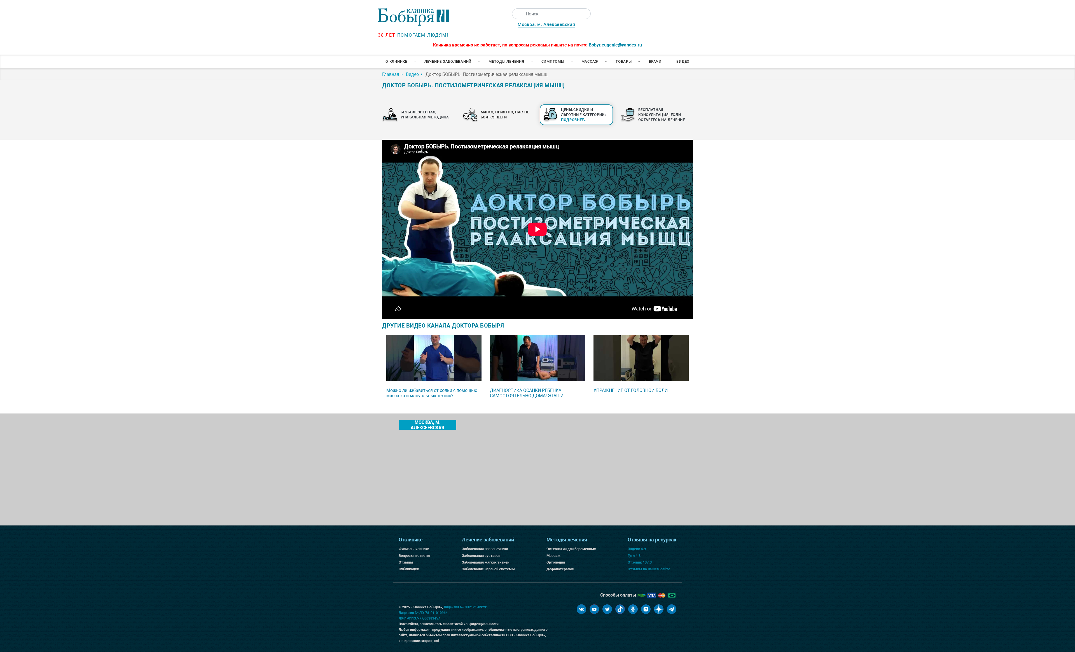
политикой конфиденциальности (472, 624)
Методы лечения (506, 61)
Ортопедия (555, 562)
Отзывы (406, 562)
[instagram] (646, 609)
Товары (624, 61)
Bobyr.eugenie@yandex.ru (615, 45)
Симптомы (552, 61)
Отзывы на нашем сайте (649, 569)
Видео (683, 61)
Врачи (655, 61)
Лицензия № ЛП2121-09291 (466, 607)
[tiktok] (620, 609)
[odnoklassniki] (633, 609)
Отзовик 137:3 (640, 562)
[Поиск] (517, 13)
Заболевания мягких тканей (485, 562)
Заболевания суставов (481, 555)
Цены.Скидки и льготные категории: (583, 115)
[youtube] (594, 609)
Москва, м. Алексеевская (546, 24)
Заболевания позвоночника (485, 549)
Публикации (409, 569)
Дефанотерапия (560, 569)
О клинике (396, 61)
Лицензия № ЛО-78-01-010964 (423, 613)
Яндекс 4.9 (637, 549)
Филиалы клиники (414, 549)
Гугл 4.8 (634, 555)
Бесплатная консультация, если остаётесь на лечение (661, 115)
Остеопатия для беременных (571, 549)
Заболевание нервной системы (488, 569)
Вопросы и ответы (414, 555)
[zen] (658, 609)
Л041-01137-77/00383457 (419, 618)
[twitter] (607, 609)
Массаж (590, 61)
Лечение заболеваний (447, 61)
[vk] (581, 609)
